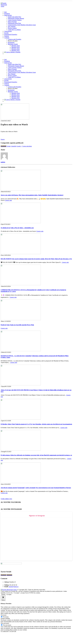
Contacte (6, 37)
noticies (3, 162)
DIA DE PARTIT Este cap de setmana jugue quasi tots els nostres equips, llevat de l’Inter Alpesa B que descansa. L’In (36, 259)
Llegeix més (8, 200)
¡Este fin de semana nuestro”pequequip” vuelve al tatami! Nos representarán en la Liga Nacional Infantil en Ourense (36, 487)
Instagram (9, 575)
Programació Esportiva (10, 34)
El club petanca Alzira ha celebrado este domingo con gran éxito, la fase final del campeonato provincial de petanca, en (36, 455)
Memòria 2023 (15, 47)
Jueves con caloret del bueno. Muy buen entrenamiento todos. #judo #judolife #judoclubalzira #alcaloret (32, 195)
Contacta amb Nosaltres (14, 39)
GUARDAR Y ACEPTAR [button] (8, 631)
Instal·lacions (8, 15)
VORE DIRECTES (6, 499)
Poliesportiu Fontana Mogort (16, 18)
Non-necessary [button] (5, 623)
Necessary (6, 617)
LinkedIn (13, 146)
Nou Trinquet (11, 26)
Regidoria (7, 13)
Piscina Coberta (12, 28)
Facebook (3, 146)
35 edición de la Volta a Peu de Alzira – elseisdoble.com (17, 228)
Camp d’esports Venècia (14, 20)
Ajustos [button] (3, 594)
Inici (5, 12)
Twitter (9, 146)
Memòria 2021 (15, 50)
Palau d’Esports (12, 21)
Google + (19, 146)
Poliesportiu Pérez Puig (14, 23)
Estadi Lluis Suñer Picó (14, 17)
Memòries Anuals (13, 44)
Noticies (6, 36)
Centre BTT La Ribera (14, 29)
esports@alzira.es (13, 586)
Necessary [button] (3, 615)
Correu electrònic (27, 146)
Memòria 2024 (15, 45)
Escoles (6, 33)
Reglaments (11, 42)
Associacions (8, 31)
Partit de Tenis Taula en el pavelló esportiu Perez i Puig (17, 325)
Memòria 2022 (15, 49)
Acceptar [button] (8, 594)
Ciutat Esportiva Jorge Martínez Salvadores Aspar (22, 25)
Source (3, 139)
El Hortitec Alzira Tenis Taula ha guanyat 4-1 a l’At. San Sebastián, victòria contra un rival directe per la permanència (36, 424)
